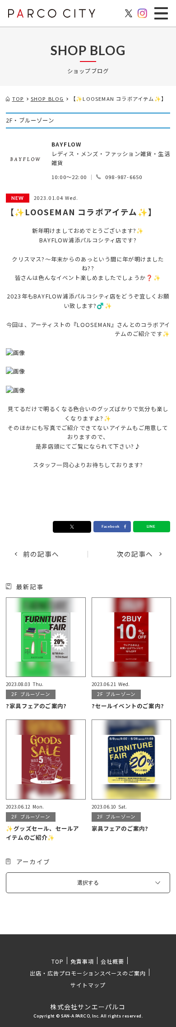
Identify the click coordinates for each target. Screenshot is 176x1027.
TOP (57, 961)
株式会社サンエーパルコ (87, 1006)
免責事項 (82, 961)
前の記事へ (41, 554)
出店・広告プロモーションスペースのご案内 (88, 973)
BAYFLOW (66, 144)
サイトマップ (88, 985)
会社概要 (112, 961)
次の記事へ (135, 554)
